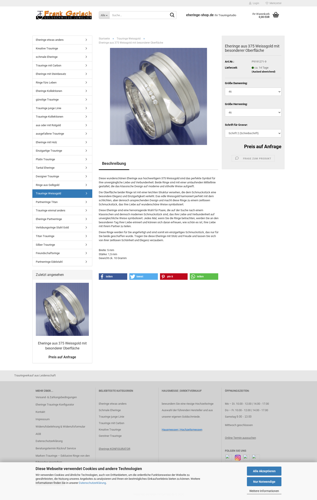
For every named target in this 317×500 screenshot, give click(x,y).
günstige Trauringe (47, 99)
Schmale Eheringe (110, 410)
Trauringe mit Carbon (48, 65)
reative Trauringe (110, 429)
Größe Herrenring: (236, 104)
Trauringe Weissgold (48, 193)
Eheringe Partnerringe (49, 219)
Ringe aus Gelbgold (47, 185)
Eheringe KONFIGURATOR (114, 448)
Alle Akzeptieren (264, 471)
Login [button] (255, 3)
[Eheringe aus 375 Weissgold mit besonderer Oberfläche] (158, 96)
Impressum (43, 419)
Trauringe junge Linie (48, 108)
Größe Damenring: (236, 83)
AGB (38, 434)
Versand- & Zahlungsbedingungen (56, 397)
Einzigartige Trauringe (49, 150)
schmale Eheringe (47, 56)
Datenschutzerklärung (92, 482)
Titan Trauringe (45, 236)
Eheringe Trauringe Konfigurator (55, 404)
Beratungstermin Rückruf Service (56, 448)
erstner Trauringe (111, 435)
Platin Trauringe (45, 159)
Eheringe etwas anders (50, 39)
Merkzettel (274, 3)
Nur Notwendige (264, 481)
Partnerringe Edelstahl (49, 261)
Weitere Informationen (264, 491)
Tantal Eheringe (45, 167)
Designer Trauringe (47, 176)
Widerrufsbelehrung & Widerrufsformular (60, 426)
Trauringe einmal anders (50, 210)
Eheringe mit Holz (46, 142)
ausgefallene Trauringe (50, 133)
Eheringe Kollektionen (49, 91)
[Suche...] (172, 15)
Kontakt (40, 412)
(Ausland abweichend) (263, 71)
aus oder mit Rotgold (48, 125)
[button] (113, 276)
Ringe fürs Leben (46, 82)
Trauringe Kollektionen (49, 116)
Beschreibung (114, 163)
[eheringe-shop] (64, 15)
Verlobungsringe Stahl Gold (52, 227)
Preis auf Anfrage (262, 146)
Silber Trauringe (45, 244)
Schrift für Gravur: (236, 124)
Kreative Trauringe (47, 48)
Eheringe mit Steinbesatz (51, 73)
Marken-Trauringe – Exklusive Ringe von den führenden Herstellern (63, 459)
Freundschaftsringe (48, 253)
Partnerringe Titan (47, 202)
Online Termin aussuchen (240, 437)
